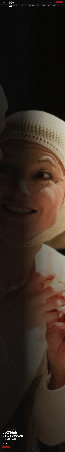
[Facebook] (48, 2)
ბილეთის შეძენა (59, 2)
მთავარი (10, 5)
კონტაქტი (54, 5)
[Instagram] (50, 2)
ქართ (44, 2)
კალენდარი (15, 5)
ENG (46, 2)
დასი (26, 5)
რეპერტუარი (21, 5)
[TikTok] (52, 2)
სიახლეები (49, 5)
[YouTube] (54, 2)
